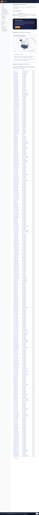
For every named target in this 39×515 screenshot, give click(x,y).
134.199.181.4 (16, 110)
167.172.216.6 (16, 420)
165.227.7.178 (16, 333)
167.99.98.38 (16, 395)
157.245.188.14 (16, 278)
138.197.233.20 (16, 183)
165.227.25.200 (16, 340)
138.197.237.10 (16, 203)
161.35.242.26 (16, 311)
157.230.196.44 (16, 248)
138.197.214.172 (16, 166)
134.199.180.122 (16, 99)
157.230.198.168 (16, 274)
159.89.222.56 (16, 297)
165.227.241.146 (16, 364)
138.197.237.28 (16, 206)
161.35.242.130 (16, 323)
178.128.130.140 (16, 438)
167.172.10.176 (16, 411)
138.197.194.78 (16, 157)
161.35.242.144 (16, 324)
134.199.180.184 (16, 103)
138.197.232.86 (16, 174)
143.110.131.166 (16, 226)
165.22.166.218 (16, 330)
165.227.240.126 (16, 347)
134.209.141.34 (16, 123)
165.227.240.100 (16, 345)
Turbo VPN (25, 153)
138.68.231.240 (16, 153)
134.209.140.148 (16, 119)
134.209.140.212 (16, 121)
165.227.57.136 (16, 341)
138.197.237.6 (16, 201)
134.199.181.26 (16, 111)
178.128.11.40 (16, 421)
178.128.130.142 (16, 440)
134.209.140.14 (16, 116)
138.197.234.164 (16, 193)
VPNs (21, 66)
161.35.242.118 (16, 320)
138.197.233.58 (16, 184)
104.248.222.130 (16, 96)
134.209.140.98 (16, 117)
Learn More (17, 27)
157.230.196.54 (16, 250)
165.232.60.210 (16, 368)
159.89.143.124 (16, 283)
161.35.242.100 (16, 317)
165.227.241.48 (16, 357)
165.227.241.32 (16, 354)
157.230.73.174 (16, 233)
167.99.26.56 (16, 384)
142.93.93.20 (16, 223)
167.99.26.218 (16, 390)
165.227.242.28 (16, 365)
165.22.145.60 (16, 328)
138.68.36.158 (16, 137)
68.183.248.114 (16, 77)
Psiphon (24, 73)
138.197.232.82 (16, 173)
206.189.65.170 (16, 448)
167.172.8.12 (16, 401)
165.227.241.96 (16, 360)
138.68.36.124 (16, 136)
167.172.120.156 (16, 415)
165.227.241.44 (16, 355)
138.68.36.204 (16, 141)
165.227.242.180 (16, 367)
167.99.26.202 (16, 388)
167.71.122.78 (16, 370)
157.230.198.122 (16, 263)
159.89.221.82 (16, 293)
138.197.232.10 (16, 170)
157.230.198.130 (16, 264)
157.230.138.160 (16, 244)
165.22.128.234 (16, 327)
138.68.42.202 (16, 150)
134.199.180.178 (16, 101)
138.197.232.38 (16, 171)
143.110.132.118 (16, 227)
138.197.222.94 (16, 167)
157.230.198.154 (16, 270)
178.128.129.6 (16, 430)
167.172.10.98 (16, 410)
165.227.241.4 (16, 351)
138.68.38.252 (16, 146)
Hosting (24, 60)
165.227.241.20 (16, 353)
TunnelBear (25, 160)
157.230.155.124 (16, 246)
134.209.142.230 (16, 133)
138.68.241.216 (16, 154)
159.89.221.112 (16, 294)
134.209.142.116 (16, 126)
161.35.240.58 (16, 307)
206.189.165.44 (16, 450)
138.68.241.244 (16, 156)
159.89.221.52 (16, 291)
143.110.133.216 (16, 230)
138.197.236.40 (16, 196)
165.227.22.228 (16, 338)
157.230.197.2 (16, 256)
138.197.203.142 (16, 161)
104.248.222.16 (16, 93)
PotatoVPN (25, 74)
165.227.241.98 (16, 361)
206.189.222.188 (16, 454)
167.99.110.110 (16, 397)
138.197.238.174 (16, 216)
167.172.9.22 (16, 404)
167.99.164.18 (16, 400)
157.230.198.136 (16, 267)
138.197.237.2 (16, 200)
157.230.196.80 (16, 251)
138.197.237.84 (16, 213)
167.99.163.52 (16, 398)
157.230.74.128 (16, 236)
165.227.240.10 (16, 343)
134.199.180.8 (16, 97)
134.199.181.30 (16, 113)
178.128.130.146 (16, 441)
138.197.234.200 (16, 194)
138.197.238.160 (16, 214)
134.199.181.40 (16, 114)
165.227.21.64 (16, 337)
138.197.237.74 (16, 211)
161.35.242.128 (16, 321)
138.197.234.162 (16, 191)
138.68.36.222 (16, 144)
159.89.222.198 (16, 304)
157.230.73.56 (16, 231)
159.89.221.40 (16, 288)
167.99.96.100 (16, 394)
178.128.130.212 (16, 445)
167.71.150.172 (16, 374)
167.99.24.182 (16, 377)
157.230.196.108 (16, 253)
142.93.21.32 (16, 218)
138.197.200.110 (16, 160)
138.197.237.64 (16, 210)
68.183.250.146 (16, 83)
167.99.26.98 (16, 387)
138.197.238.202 (16, 217)
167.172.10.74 (16, 408)
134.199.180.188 (16, 104)
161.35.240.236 (16, 310)
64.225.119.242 (16, 73)
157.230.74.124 (16, 234)
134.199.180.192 (16, 106)
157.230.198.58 (16, 260)
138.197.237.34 (16, 207)
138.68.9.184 (16, 134)
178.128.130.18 (16, 434)
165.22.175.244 (16, 331)
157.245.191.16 (16, 280)
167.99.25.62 (16, 381)
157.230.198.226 (16, 277)
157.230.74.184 (16, 241)
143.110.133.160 (16, 228)
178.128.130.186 (16, 444)
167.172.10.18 (16, 405)
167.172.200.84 (16, 417)
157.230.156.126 (16, 247)
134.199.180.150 (16, 100)
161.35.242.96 (16, 314)
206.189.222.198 (16, 455)
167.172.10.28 (16, 407)
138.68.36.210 (16, 143)
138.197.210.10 (16, 164)
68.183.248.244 (16, 79)
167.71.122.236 (16, 371)
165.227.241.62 (16, 358)
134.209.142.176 (16, 127)
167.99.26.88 (16, 385)
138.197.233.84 (16, 187)
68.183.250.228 (16, 87)
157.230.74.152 (16, 238)
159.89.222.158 (16, 301)
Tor (24, 66)
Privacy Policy (25, 513)
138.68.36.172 (16, 140)
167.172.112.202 (16, 414)
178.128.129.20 (16, 431)
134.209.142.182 (16, 129)
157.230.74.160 (16, 240)
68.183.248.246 (16, 80)
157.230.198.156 (16, 271)
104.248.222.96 (16, 94)
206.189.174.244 (16, 451)
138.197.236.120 (16, 197)
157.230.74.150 (16, 237)
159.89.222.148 (16, 298)
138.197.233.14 (16, 181)
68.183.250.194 (16, 86)
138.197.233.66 (16, 186)
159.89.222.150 (16, 300)
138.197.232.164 (16, 177)
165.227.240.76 (16, 344)
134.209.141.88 (16, 124)
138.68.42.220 (16, 151)
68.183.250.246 (16, 89)
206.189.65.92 (16, 447)
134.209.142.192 (16, 130)
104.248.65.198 (16, 90)
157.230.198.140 (16, 268)
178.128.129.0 (16, 428)
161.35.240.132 (16, 308)
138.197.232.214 (16, 180)
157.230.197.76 (16, 258)
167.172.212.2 (16, 418)
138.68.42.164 (16, 147)
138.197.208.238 (16, 163)
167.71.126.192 (16, 373)
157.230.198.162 (16, 273)
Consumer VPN (25, 71)
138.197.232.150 (16, 176)
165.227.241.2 (16, 350)
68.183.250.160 (16, 84)
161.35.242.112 (16, 318)
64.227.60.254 (16, 74)
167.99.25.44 (16, 378)
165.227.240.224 (16, 348)
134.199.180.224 (16, 109)
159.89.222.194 (16, 303)
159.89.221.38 (16, 287)
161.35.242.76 (16, 313)
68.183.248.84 (16, 76)
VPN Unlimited (25, 161)
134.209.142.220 (16, 131)
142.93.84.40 (16, 220)
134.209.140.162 (16, 120)
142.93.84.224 (16, 221)
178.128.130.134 (16, 435)
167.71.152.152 (16, 375)
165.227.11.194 (16, 334)
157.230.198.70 (16, 261)
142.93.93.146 (16, 224)
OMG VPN (24, 167)
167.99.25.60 (16, 380)
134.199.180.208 (16, 107)
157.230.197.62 (16, 257)
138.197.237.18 (16, 204)
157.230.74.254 (16, 243)
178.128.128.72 (16, 425)
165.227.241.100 (16, 363)
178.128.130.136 (16, 437)
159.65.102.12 (16, 281)
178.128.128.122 (16, 427)
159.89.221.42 (16, 290)
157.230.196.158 (16, 254)
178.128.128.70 (16, 424)
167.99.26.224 (16, 391)
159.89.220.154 (16, 284)
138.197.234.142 (16, 190)
